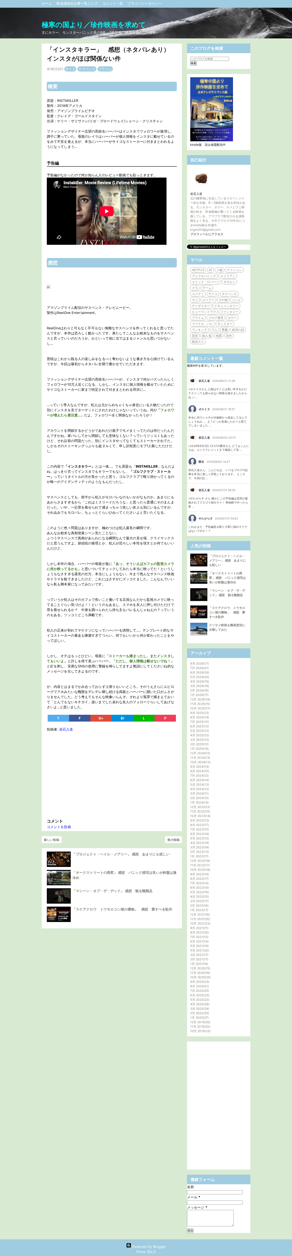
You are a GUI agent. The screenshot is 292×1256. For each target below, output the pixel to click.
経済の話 (238, 329)
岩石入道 (196, 193)
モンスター (225, 323)
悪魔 (225, 329)
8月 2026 (199, 663)
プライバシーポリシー (144, 3)
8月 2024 (199, 771)
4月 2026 (199, 681)
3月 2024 (199, 793)
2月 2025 (199, 744)
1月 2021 (198, 964)
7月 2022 (199, 883)
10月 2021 (199, 923)
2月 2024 (199, 798)
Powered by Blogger (148, 1246)
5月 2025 (199, 730)
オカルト (229, 282)
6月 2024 (199, 780)
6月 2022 (199, 887)
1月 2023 (198, 856)
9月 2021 (198, 928)
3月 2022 (199, 901)
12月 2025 (199, 699)
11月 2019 (199, 1026)
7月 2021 (198, 937)
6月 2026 (199, 672)
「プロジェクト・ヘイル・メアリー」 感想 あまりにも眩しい (121, 854)
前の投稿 (173, 840)
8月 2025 (199, 717)
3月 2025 (199, 739)
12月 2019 (199, 1022)
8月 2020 (199, 986)
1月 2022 (198, 910)
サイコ (70, 69)
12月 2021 (199, 914)
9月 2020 (199, 981)
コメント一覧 (113, 3)
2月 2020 (199, 1013)
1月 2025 (199, 748)
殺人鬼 (206, 335)
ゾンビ (236, 300)
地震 (219, 335)
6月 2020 (199, 995)
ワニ (214, 329)
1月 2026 (198, 695)
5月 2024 (199, 784)
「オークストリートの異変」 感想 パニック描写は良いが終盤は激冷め (227, 577)
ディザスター (201, 306)
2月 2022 (199, 905)
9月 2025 (199, 713)
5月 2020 (199, 999)
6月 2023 (199, 834)
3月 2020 (199, 1008)
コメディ (198, 294)
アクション (234, 270)
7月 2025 (199, 722)
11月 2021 (199, 919)
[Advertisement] (112, 774)
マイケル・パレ (202, 323)
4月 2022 (199, 896)
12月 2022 (199, 860)
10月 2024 (199, 762)
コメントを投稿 (59, 827)
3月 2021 (198, 955)
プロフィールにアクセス (206, 234)
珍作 (229, 335)
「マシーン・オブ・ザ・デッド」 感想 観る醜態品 (112, 891)
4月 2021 (199, 950)
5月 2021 (199, 946)
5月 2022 (199, 892)
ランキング (199, 329)
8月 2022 (199, 878)
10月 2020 (200, 977)
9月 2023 (199, 820)
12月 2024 (199, 753)
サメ (195, 300)
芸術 (195, 335)
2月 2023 (199, 851)
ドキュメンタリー (226, 306)
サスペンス (87, 69)
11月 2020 (199, 972)
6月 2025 (199, 726)
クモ (195, 288)
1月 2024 (199, 802)
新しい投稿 (51, 840)
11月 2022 (199, 865)
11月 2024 (199, 757)
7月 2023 (199, 829)
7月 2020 (199, 990)
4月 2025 (199, 735)
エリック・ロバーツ (205, 282)
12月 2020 (199, 968)
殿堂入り (198, 341)
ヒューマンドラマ (204, 312)
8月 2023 (199, 825)
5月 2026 (199, 677)
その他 (223, 300)
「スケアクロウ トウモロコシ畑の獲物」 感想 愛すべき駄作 (122, 909)
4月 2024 (199, 789)
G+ (101, 718)
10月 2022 (199, 869)
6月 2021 (199, 941)
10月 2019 (199, 1031)
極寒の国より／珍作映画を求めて (94, 24)
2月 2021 (198, 959)
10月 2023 (199, 816)
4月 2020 (199, 1004)
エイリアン (228, 276)
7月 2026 (199, 668)
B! (122, 718)
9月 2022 (199, 874)
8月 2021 (199, 932)
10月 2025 (199, 708)
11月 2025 (199, 704)
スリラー (208, 300)
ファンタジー (229, 312)
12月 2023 (199, 807)
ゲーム (206, 288)
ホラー (232, 317)
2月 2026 (199, 690)
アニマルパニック (204, 276)
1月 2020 (199, 1017)
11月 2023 (199, 811)
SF (210, 270)
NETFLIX (198, 270)
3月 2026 (199, 686)
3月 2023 (199, 847)
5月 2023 (199, 838)
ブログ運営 (216, 317)
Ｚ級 (220, 270)
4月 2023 (199, 843)
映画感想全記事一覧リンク (77, 3)
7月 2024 (199, 775)
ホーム (47, 3)
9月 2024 (199, 766)
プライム (105, 69)
